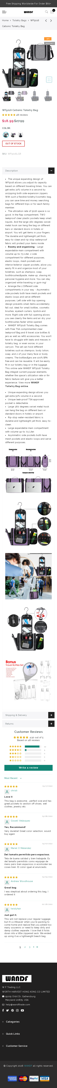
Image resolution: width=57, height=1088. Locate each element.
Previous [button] (7, 63)
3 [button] (29, 947)
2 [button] (25, 947)
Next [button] (45, 63)
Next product (51, 20)
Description (11, 171)
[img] (11, 786)
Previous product (44, 20)
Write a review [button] (28, 767)
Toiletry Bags (19, 20)
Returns (9, 724)
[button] (9, 115)
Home (5, 20)
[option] (28, 62)
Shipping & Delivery (16, 715)
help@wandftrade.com (18, 1004)
